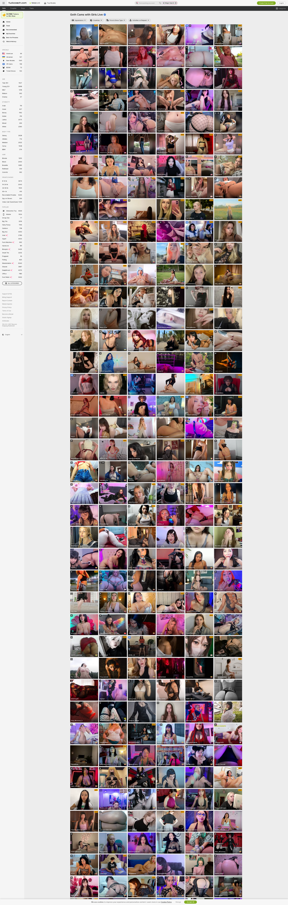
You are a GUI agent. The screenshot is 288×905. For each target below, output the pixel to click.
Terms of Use (6, 311)
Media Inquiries (7, 304)
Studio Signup (6, 317)
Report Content (7, 300)
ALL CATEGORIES (13, 283)
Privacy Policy (6, 307)
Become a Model (7, 314)
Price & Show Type (116, 20)
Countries (96, 20)
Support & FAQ (7, 294)
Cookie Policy (166, 902)
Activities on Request (140, 20)
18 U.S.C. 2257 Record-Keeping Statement (9, 325)
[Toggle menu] (3, 3)
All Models (5, 321)
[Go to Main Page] (17, 3)
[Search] (160, 3)
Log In (281, 3)
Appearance (79, 20)
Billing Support (7, 297)
